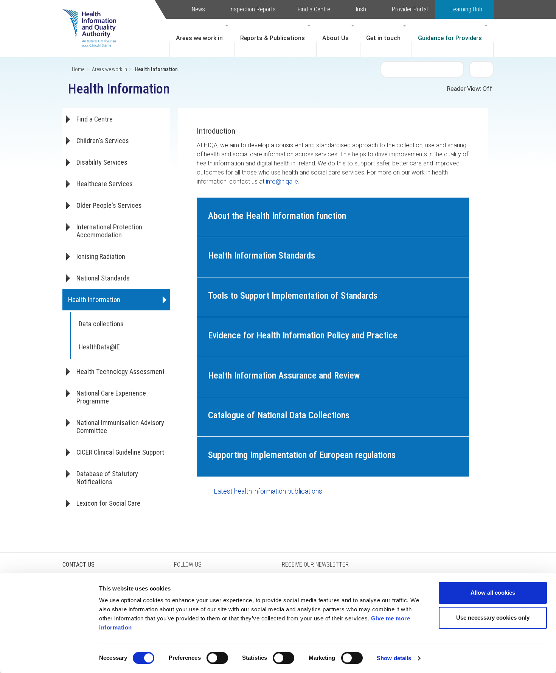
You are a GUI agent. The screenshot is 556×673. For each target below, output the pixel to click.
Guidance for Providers (450, 38)
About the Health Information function (277, 215)
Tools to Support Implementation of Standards (292, 295)
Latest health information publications (268, 491)
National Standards (103, 278)
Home (78, 69)
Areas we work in (199, 38)
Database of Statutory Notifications (107, 478)
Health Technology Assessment (120, 371)
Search (481, 68)
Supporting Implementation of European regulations (302, 455)
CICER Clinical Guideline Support (120, 452)
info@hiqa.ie (282, 181)
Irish (361, 9)
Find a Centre (314, 9)
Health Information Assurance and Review (284, 375)
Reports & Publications (272, 38)
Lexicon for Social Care (108, 503)
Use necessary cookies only (493, 617)
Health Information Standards (261, 255)
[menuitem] (202, 38)
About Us (335, 38)
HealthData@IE (99, 347)
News (198, 9)
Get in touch (383, 38)
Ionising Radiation (100, 256)
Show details (394, 658)
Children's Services (102, 141)
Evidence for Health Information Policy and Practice (303, 335)
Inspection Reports (253, 9)
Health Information (94, 300)
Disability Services (101, 162)
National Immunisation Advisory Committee (120, 427)
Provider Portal (410, 9)
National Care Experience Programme (111, 397)
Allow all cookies (493, 592)
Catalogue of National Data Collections (278, 415)
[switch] (217, 658)
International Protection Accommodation (109, 231)
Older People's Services (109, 205)
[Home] (93, 17)
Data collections (101, 324)
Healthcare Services (104, 184)
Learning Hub (466, 9)
